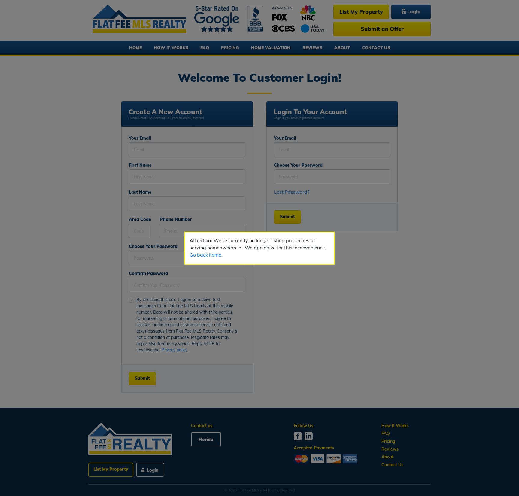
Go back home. (206, 255)
